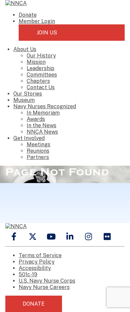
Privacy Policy (37, 262)
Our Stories (27, 94)
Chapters (38, 81)
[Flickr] (107, 236)
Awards (36, 119)
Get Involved (29, 138)
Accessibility (35, 268)
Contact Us (41, 87)
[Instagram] (89, 236)
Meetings (38, 144)
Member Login (37, 21)
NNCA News (42, 132)
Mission (36, 62)
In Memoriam (43, 113)
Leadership (40, 68)
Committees (42, 74)
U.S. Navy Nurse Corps (47, 281)
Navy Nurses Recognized (44, 106)
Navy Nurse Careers (44, 287)
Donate (28, 15)
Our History (41, 55)
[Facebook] (14, 236)
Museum (24, 100)
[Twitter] (33, 236)
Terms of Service (40, 255)
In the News (41, 125)
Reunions (38, 151)
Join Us (47, 32)
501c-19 (28, 274)
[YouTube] (51, 236)
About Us (24, 49)
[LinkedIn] (70, 236)
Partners (38, 157)
